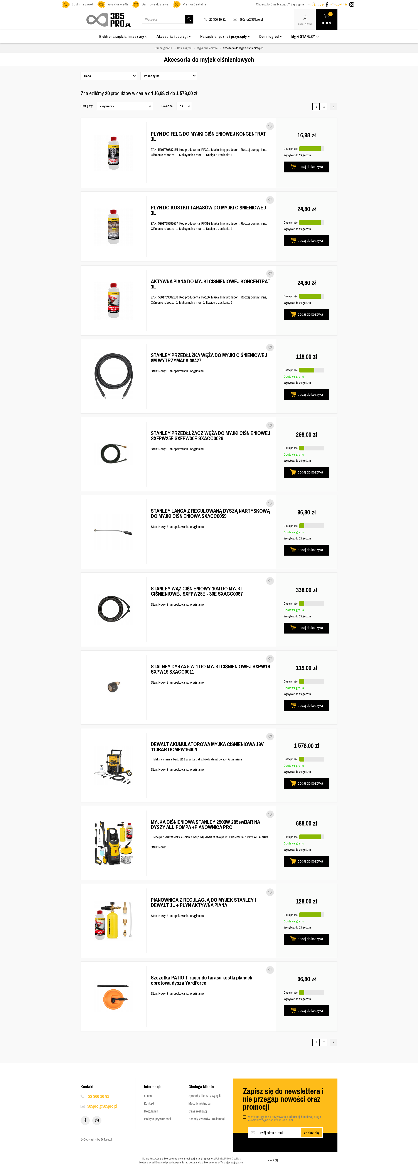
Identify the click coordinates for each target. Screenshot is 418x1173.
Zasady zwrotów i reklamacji (207, 1118)
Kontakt (149, 1103)
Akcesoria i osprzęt (172, 36)
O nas (148, 1095)
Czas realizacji (198, 1111)
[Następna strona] (333, 106)
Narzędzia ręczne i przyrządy (223, 36)
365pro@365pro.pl (251, 19)
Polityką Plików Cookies (228, 1158)
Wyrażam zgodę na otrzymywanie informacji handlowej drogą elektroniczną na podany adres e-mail (284, 1118)
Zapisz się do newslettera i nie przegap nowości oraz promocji (283, 1099)
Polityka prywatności (157, 1118)
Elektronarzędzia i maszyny (121, 36)
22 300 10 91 (98, 1096)
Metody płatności (200, 1103)
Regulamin (151, 1111)
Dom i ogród (269, 36)
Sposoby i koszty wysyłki (205, 1095)
